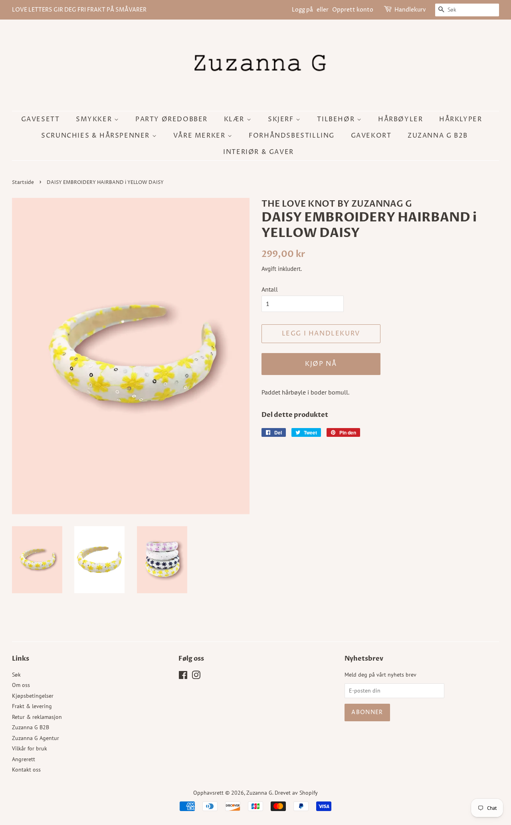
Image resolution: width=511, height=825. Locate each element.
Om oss (21, 685)
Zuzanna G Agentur (35, 738)
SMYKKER (95, 119)
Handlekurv (410, 10)
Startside (23, 182)
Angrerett (23, 759)
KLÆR (235, 119)
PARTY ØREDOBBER (171, 119)
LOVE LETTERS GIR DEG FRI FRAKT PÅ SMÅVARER (79, 10)
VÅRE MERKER (200, 135)
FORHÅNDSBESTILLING (292, 135)
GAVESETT (40, 119)
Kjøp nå (321, 363)
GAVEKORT (371, 135)
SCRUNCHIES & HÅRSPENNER (96, 135)
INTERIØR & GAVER (258, 152)
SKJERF (282, 119)
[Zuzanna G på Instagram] (196, 676)
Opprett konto (352, 10)
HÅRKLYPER (460, 119)
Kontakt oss (26, 769)
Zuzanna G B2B (438, 135)
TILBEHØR (337, 119)
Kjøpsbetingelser (32, 695)
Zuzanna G (259, 792)
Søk (16, 674)
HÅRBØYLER (400, 119)
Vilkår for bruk (29, 748)
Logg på (302, 10)
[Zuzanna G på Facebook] (183, 676)
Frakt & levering (32, 706)
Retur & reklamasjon (37, 716)
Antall (269, 289)
